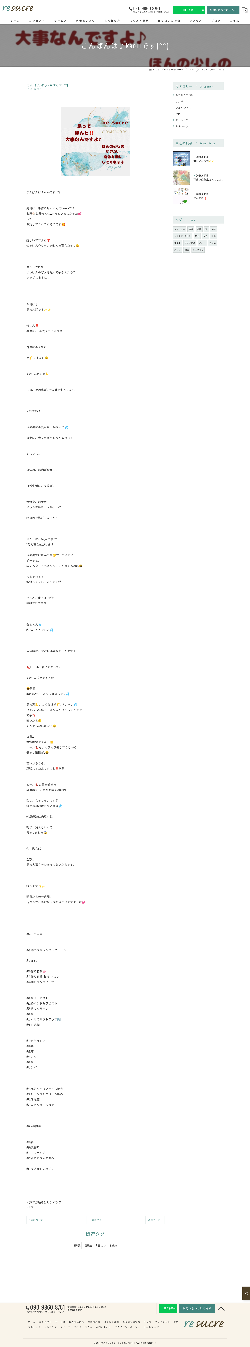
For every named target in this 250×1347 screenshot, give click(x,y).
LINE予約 (188, 10)
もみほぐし (198, 249)
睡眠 (199, 229)
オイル (177, 242)
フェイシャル (183, 107)
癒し (197, 235)
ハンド (202, 242)
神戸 (214, 229)
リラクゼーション (182, 235)
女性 (205, 235)
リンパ (29, 1207)
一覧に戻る (95, 1220)
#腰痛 (88, 1245)
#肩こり (101, 1245)
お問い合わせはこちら (223, 10)
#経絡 (77, 1245)
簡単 (191, 229)
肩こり (177, 249)
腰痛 (187, 249)
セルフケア (182, 126)
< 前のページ (36, 1220)
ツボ (178, 114)
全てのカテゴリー (186, 95)
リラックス (190, 242)
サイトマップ (151, 1327)
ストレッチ (182, 120)
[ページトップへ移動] (221, 1308)
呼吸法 (213, 242)
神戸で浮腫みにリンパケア (43, 1202)
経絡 (214, 235)
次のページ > (155, 1220)
